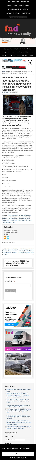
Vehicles (4, 222)
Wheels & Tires (7, 48)
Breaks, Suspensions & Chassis (16, 215)
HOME (8, 2)
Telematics (4, 55)
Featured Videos (30, 52)
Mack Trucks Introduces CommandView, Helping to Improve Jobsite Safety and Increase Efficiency (19, 416)
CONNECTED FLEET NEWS (12, 13)
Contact (18, 55)
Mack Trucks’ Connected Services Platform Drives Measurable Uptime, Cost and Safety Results (18, 401)
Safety (4, 220)
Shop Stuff (12, 55)
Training (23, 220)
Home (3, 71)
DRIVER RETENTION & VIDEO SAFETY (18, 5)
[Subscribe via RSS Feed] (5, 237)
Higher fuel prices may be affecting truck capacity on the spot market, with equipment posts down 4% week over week (18, 395)
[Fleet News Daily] (18, 36)
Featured (17, 217)
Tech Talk (14, 220)
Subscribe (24, 55)
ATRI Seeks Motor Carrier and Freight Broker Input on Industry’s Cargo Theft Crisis (26, 250)
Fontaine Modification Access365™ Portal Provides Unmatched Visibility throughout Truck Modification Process (19, 422)
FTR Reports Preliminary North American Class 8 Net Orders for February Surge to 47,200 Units (19, 411)
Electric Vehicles (20, 52)
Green (12, 52)
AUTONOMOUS (25, 2)
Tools (19, 220)
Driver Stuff (29, 48)
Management (6, 52)
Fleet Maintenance (12, 218)
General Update (22, 218)
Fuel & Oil (22, 48)
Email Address (10, 281)
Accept (18, 454)
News (28, 218)
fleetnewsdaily (5, 92)
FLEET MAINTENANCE (14, 9)
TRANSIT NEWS (26, 13)
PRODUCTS (15, 2)
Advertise (31, 55)
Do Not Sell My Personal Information (17, 457)
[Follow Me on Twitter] (8, 237)
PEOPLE (25, 9)
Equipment (15, 48)
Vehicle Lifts (29, 220)
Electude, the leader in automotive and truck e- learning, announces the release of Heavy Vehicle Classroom (16, 83)
